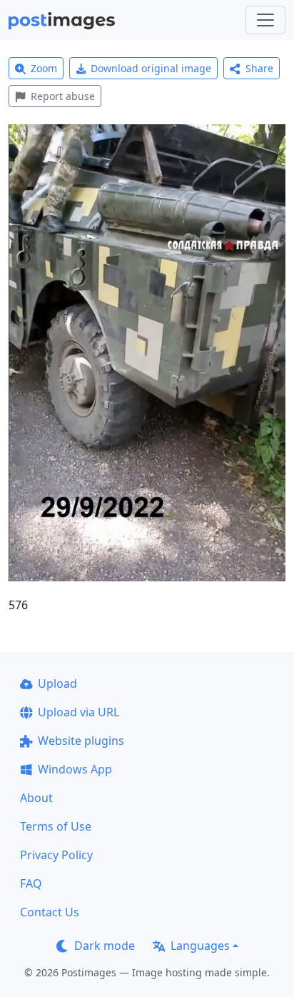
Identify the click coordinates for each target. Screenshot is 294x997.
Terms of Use (55, 826)
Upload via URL (78, 712)
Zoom (44, 68)
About (36, 798)
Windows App (75, 769)
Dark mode (104, 945)
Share (259, 68)
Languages (200, 945)
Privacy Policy (56, 855)
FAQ (31, 883)
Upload (57, 683)
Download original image (151, 68)
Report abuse (63, 96)
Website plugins (81, 740)
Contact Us (49, 912)
